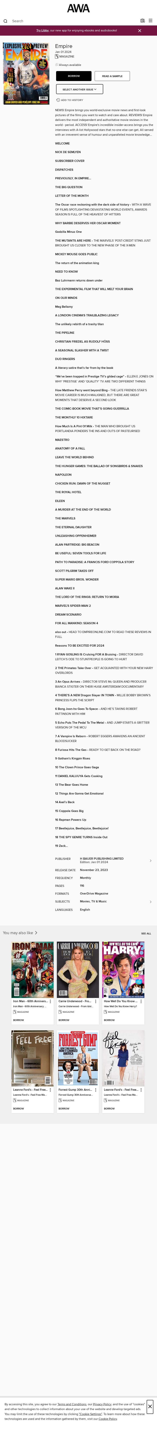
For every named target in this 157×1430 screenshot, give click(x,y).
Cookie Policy (108, 1419)
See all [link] (146, 933)
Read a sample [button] (112, 76)
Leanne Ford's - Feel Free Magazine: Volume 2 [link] (30, 1090)
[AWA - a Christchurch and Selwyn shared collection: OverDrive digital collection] (78, 8)
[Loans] (142, 21)
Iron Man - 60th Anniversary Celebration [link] (30, 1001)
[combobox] (70, 21)
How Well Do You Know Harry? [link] (121, 1001)
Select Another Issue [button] (78, 89)
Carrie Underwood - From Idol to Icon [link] (76, 1001)
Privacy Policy (102, 1404)
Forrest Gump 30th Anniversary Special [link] (76, 1090)
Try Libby (42, 31)
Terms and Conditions (71, 1404)
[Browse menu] (150, 20)
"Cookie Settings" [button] (90, 1414)
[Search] (5, 21)
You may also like (18, 933)
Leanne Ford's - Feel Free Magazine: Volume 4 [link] (121, 1090)
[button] (74, 76)
